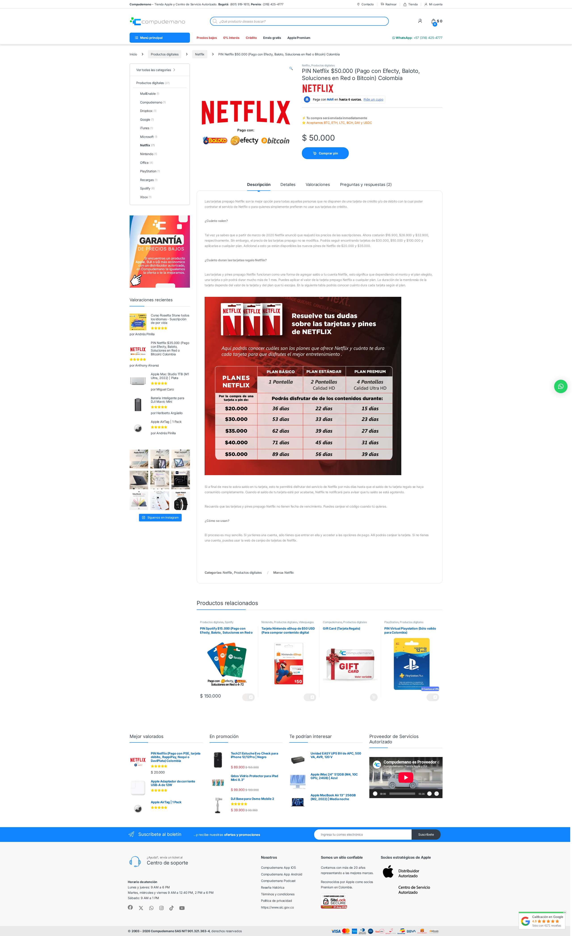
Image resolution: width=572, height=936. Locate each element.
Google (147, 119)
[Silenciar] (429, 793)
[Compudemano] (159, 500)
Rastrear (391, 4)
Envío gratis (272, 38)
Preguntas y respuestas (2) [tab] (366, 185)
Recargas (148, 180)
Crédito (251, 38)
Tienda (412, 4)
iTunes (146, 128)
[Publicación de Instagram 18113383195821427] (159, 480)
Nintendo (267, 622)
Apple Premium (298, 38)
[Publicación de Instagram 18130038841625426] (180, 480)
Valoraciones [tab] (318, 185)
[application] (406, 777)
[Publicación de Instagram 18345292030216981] (180, 459)
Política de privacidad (276, 900)
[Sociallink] (130, 907)
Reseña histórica (272, 887)
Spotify (229, 622)
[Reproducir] (375, 793)
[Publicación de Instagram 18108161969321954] (159, 459)
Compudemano (332, 622)
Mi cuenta (435, 4)
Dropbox (148, 111)
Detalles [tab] (288, 185)
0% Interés (231, 38)
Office (146, 162)
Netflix (199, 54)
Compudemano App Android (281, 874)
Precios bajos (207, 38)
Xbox (145, 197)
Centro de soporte (167, 863)
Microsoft (148, 137)
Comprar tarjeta (310, 697)
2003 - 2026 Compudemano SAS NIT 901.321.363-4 (171, 931)
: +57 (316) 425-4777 (418, 38)
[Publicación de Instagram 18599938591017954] (139, 500)
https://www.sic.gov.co (277, 907)
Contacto (368, 4)
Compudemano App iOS (278, 867)
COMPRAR (370, 697)
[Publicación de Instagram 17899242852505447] (139, 480)
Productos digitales (164, 54)
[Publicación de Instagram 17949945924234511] (139, 459)
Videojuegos (306, 622)
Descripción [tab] (258, 185)
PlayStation (391, 622)
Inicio (133, 54)
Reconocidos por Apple (337, 882)
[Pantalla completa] (436, 793)
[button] (291, 68)
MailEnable (149, 93)
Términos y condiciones (277, 894)
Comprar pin (328, 153)
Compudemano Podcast (278, 881)
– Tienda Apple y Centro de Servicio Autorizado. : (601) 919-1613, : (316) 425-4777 (206, 4)
